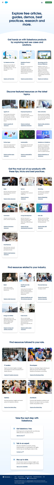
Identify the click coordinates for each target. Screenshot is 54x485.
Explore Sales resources (9, 199)
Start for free (20, 435)
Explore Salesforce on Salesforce (43, 155)
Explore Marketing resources (42, 198)
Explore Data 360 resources (42, 227)
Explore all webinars (43, 79)
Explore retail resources (9, 299)
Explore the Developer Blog (37, 375)
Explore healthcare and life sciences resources (26, 298)
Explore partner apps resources (9, 155)
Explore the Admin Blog (10, 407)
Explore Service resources (25, 198)
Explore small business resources (9, 253)
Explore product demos (27, 79)
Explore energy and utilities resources (8, 328)
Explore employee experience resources (26, 124)
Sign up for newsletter (22, 466)
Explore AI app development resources (27, 227)
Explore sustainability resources (26, 155)
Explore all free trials (9, 79)
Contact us (19, 452)
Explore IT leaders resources (11, 375)
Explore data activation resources (44, 124)
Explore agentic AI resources (8, 124)
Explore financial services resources (42, 298)
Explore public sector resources (26, 328)
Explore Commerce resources (8, 227)
